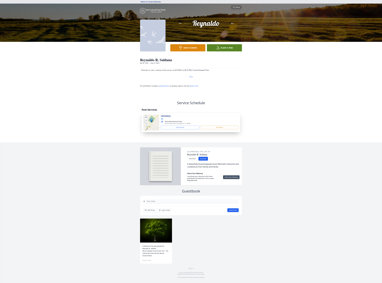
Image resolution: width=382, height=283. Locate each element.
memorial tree (164, 86)
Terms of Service (196, 274)
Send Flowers (219, 127)
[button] (151, 120)
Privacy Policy (185, 274)
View (191, 76)
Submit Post (233, 210)
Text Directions (180, 127)
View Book (192, 159)
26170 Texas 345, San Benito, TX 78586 (177, 123)
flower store (194, 86)
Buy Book (203, 159)
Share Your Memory (231, 177)
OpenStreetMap (193, 277)
